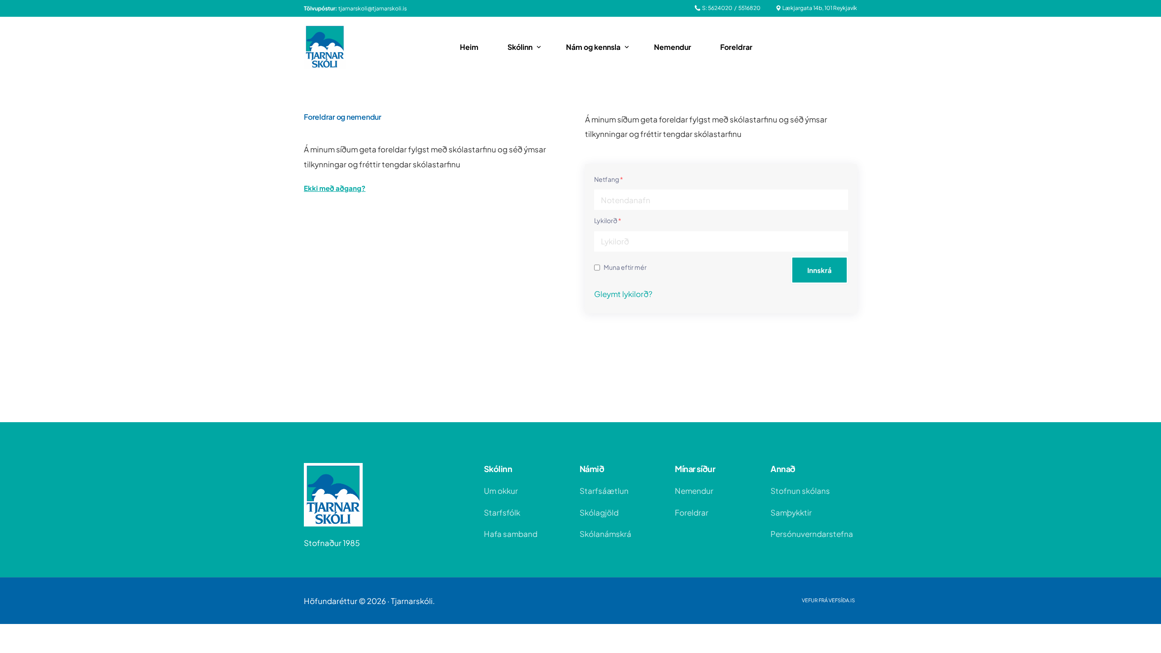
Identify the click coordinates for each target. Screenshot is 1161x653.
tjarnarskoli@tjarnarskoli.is (372, 8)
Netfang (608, 179)
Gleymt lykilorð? (623, 294)
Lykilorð (607, 220)
